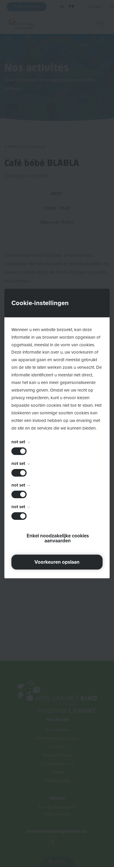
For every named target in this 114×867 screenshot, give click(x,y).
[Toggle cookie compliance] (19, 473)
